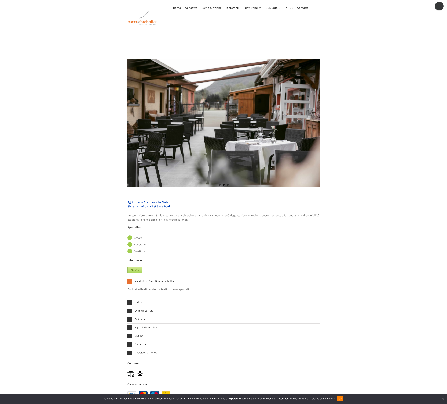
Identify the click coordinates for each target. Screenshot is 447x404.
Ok (340, 398)
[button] (314, 7)
